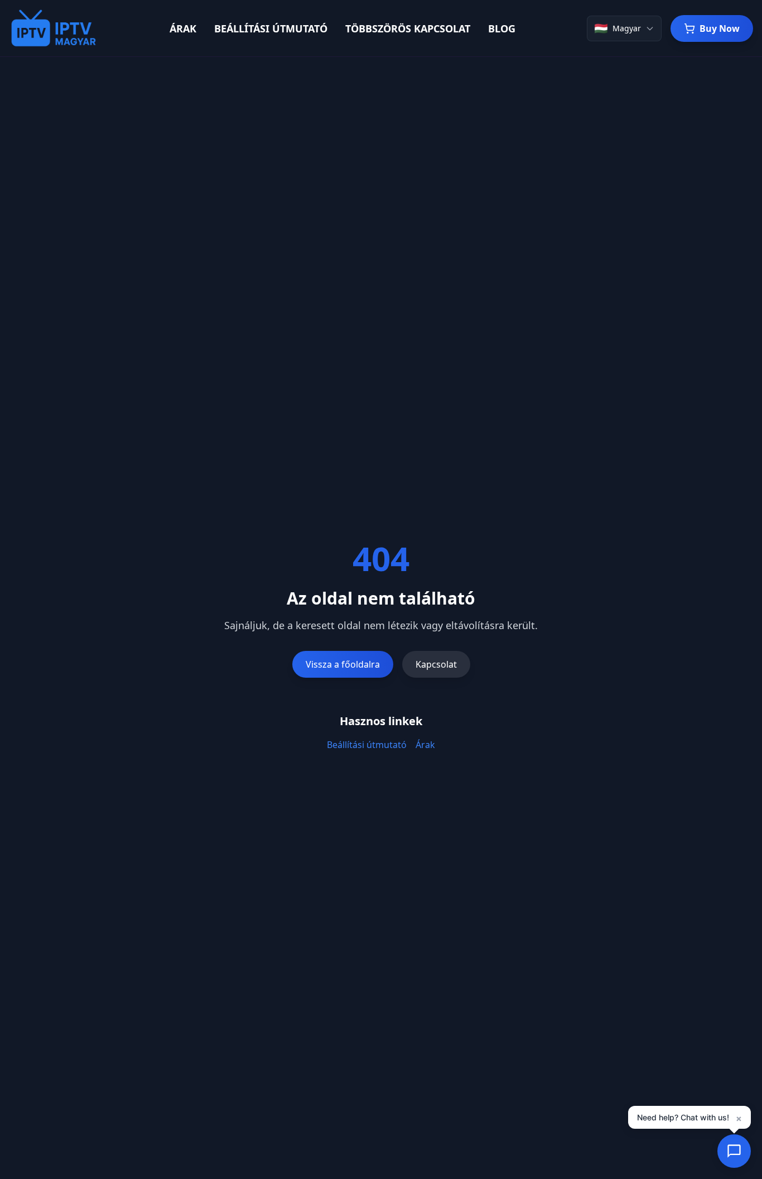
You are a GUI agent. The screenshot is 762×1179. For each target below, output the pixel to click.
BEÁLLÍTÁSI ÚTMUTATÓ (270, 28)
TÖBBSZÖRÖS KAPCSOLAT (407, 28)
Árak (425, 745)
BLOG (501, 28)
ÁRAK (183, 28)
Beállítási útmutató (367, 745)
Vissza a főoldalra (343, 664)
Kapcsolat (436, 664)
